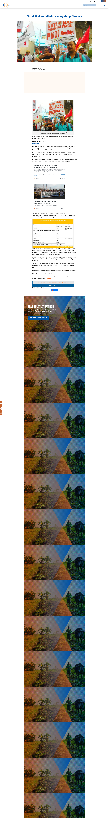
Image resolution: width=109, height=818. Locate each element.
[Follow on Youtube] (97, 1)
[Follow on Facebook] (90, 1)
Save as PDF (55, 290)
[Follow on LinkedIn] (94, 1)
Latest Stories (57, 13)
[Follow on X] (92, 1)
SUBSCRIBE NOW (38, 318)
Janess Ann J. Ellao (37, 67)
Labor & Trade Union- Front (49, 13)
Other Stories (62, 13)
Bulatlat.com (35, 143)
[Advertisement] (57, 83)
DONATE (103, 1)
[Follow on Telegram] (99, 1)
